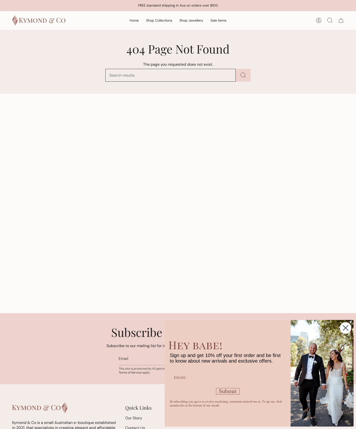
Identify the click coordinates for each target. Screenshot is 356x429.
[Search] (243, 75)
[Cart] (341, 20)
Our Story (133, 418)
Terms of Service (130, 372)
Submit (228, 391)
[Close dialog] (346, 328)
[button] (159, 20)
